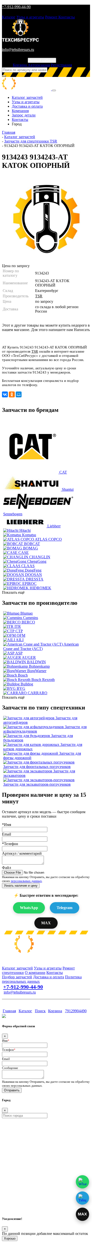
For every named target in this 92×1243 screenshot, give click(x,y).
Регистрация (61, 65)
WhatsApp (29, 908)
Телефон (8, 1050)
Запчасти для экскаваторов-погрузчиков (37, 784)
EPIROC (29, 583)
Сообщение (10, 1068)
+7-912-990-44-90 (16, 7)
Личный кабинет (42, 60)
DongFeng (33, 570)
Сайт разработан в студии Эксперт (26, 1001)
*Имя (6, 825)
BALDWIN (36, 662)
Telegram (64, 908)
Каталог (8, 17)
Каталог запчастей (27, 97)
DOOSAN (33, 575)
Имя (5, 1040)
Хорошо (9, 1238)
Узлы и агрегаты (30, 17)
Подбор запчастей (17, 977)
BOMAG (30, 548)
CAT (63, 472)
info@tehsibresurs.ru (18, 49)
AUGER (29, 657)
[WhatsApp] (82, 1181)
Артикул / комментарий (22, 853)
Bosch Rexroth (43, 680)
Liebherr (54, 526)
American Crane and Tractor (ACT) (41, 646)
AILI (20, 640)
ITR (17, 626)
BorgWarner (36, 671)
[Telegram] (82, 1198)
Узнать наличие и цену (21, 885)
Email (6, 834)
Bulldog (27, 684)
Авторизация (39, 65)
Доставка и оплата (27, 106)
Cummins (30, 618)
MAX (46, 923)
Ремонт (51, 17)
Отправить (12, 1090)
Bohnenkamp (39, 666)
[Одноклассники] (12, 394)
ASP (19, 653)
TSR (38, 296)
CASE (23, 552)
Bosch (23, 675)
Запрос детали (24, 115)
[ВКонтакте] (5, 394)
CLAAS (28, 566)
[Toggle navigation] (54, 90)
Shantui (68, 489)
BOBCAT (32, 544)
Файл (6, 868)
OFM (21, 635)
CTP (19, 631)
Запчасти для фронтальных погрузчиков (37, 767)
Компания (20, 111)
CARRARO (37, 693)
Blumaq (26, 613)
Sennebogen (12, 514)
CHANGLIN (39, 557)
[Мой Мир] (19, 394)
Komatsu (29, 535)
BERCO (28, 622)
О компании (35, 972)
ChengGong (36, 561)
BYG (21, 688)
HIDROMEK (40, 588)
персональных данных (26, 881)
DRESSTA (34, 579)
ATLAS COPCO (48, 539)
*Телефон (10, 844)
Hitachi (25, 530)
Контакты (66, 17)
